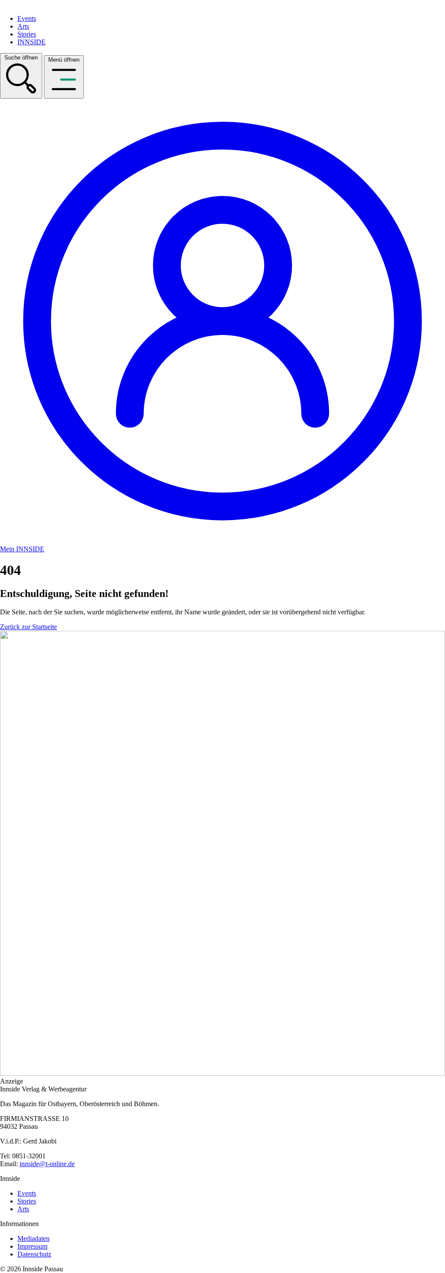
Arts (23, 26)
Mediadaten (33, 1238)
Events (26, 18)
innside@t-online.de (47, 1163)
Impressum (32, 1246)
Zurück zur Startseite (28, 626)
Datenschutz (34, 1254)
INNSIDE (31, 42)
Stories (26, 34)
